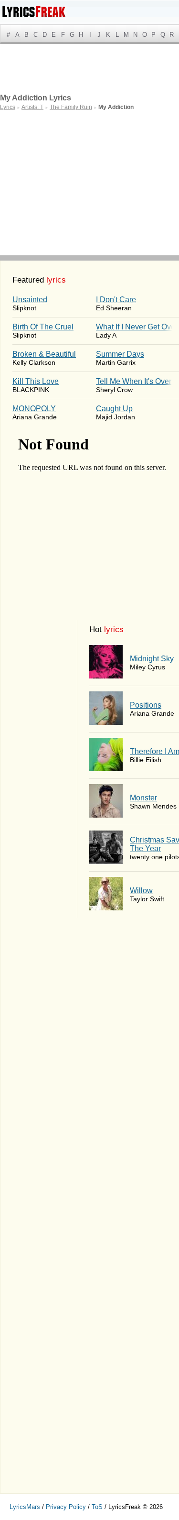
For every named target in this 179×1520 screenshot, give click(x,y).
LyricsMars (25, 1506)
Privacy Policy (66, 1506)
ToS (97, 1506)
